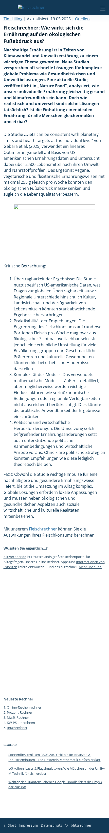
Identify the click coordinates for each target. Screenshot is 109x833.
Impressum (28, 825)
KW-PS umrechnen (21, 722)
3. (5, 717)
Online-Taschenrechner (24, 707)
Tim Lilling (13, 19)
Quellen (82, 19)
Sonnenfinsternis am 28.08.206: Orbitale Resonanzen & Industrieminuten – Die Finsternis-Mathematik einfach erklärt (54, 757)
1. (5, 707)
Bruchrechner (17, 727)
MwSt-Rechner (18, 717)
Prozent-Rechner (19, 712)
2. (5, 712)
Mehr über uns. (90, 567)
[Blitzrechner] (31, 8)
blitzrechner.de (15, 556)
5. (5, 727)
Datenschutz (51, 825)
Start (12, 825)
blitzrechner (81, 825)
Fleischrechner (43, 529)
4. (5, 722)
